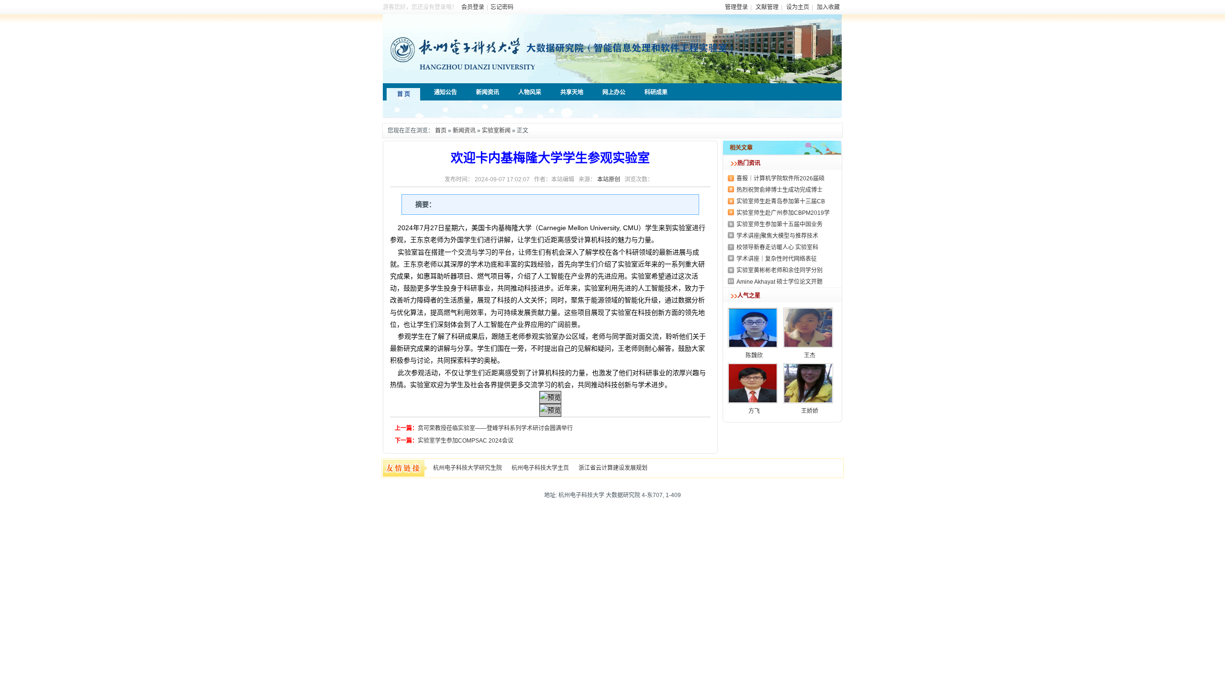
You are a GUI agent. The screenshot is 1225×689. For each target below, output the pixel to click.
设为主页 (797, 7)
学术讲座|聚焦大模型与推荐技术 (777, 236)
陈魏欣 (754, 355)
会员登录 (472, 7)
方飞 (754, 411)
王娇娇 (809, 411)
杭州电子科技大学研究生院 (467, 468)
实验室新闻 (496, 130)
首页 (440, 130)
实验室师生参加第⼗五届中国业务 (779, 224)
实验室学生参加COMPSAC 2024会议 (465, 440)
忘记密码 (501, 7)
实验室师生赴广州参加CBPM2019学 (783, 213)
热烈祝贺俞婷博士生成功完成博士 (779, 190)
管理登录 (736, 7)
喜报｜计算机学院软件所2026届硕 (780, 178)
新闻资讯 (464, 130)
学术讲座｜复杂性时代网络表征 (776, 259)
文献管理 (767, 7)
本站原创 (608, 179)
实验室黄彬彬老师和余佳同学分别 (779, 270)
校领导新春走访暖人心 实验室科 (777, 247)
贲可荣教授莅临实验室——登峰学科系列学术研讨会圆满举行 (495, 428)
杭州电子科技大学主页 (540, 468)
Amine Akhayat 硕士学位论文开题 (779, 281)
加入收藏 (828, 7)
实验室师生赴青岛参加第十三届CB (780, 201)
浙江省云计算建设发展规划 (613, 468)
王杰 (809, 355)
